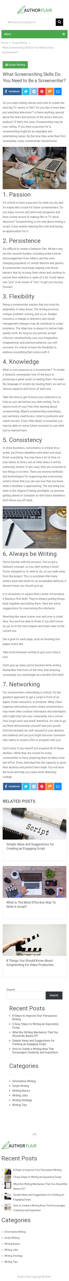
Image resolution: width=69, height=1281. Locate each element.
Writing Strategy (22, 1100)
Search (11, 989)
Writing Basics (21, 1090)
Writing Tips (19, 1105)
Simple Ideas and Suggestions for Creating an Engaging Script (33, 1042)
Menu (7, 34)
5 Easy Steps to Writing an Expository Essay (37, 1177)
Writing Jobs (20, 1095)
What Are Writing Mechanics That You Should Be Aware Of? (35, 1034)
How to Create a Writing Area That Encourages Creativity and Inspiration (35, 1050)
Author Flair (24, 1276)
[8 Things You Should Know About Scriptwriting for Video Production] (34, 940)
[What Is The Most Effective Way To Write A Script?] (34, 882)
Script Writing (16, 64)
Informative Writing (24, 1081)
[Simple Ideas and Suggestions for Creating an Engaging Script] (34, 824)
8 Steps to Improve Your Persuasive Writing (37, 1170)
